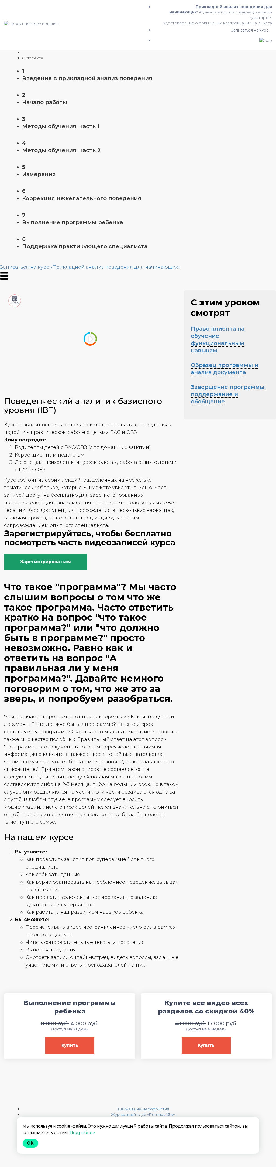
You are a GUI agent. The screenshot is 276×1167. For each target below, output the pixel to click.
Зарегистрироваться (45, 561)
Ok (30, 1143)
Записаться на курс (249, 30)
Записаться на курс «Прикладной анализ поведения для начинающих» (90, 267)
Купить (69, 1045)
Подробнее (82, 1132)
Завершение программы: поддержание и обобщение (228, 394)
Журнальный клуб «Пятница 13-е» (143, 1114)
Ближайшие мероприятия (143, 1109)
